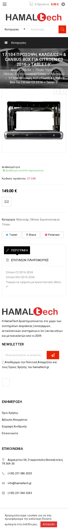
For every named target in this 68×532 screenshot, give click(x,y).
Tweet (13, 234)
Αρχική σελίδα (21, 70)
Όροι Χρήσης (10, 412)
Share (32, 234)
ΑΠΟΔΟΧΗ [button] (49, 524)
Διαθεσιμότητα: (11, 167)
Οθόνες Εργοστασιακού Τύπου (24, 74)
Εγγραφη (53, 355)
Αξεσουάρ (58, 74)
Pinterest (54, 234)
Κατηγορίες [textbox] (12, 29)
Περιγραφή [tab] (19, 250)
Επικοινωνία (10, 433)
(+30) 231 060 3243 (20, 492)
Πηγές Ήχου (44, 70)
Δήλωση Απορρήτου (14, 419)
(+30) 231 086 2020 (20, 473)
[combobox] (15, 29)
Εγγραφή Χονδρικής (14, 426)
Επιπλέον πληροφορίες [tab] (29, 260)
